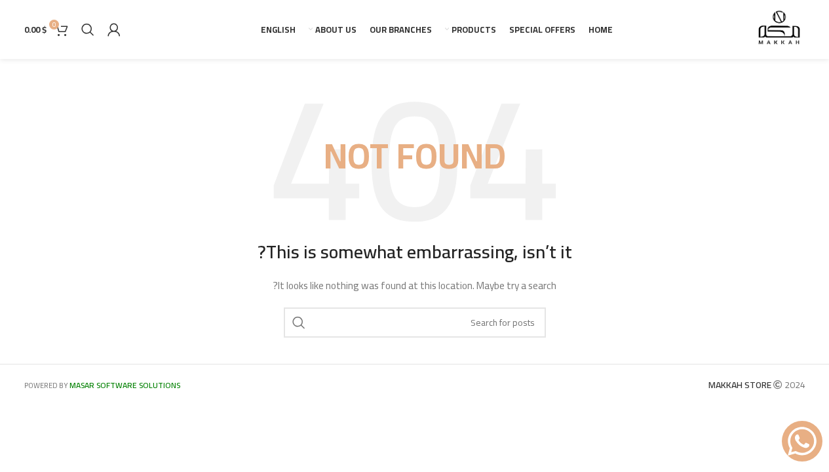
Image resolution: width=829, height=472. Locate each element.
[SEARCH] (299, 322)
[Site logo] (779, 28)
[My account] (114, 29)
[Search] (88, 29)
